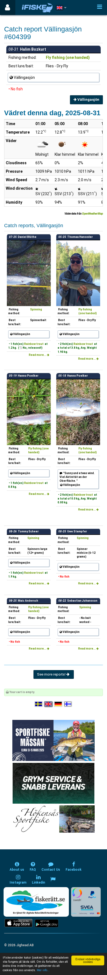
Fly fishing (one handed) (68, 57)
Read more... (38, 354)
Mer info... (43, 970)
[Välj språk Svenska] (39, 704)
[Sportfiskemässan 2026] (53, 740)
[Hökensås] (54, 818)
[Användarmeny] (7, 7)
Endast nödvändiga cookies (87, 960)
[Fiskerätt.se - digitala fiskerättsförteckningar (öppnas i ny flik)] (36, 902)
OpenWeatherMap (92, 213)
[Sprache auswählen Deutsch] (58, 704)
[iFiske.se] (37, 7)
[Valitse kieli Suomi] (68, 704)
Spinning (36, 309)
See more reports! (51, 674)
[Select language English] (49, 704)
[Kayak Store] (53, 782)
